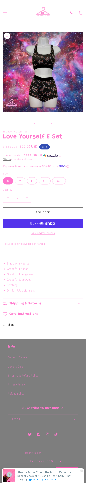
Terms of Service (18, 357)
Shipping (7, 159)
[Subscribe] (73, 419)
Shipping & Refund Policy (23, 375)
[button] (5, 12)
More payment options (43, 233)
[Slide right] (51, 124)
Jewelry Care (15, 366)
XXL (59, 180)
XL (44, 180)
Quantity (7, 189)
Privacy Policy (16, 384)
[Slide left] (34, 124)
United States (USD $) (41, 461)
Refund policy (16, 393)
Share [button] (11, 324)
